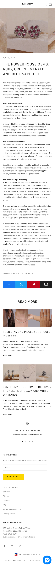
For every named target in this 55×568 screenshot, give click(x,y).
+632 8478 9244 (10, 534)
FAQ (4, 505)
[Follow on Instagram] (12, 545)
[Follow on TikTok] (19, 545)
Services (6, 492)
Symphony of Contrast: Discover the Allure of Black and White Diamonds (27, 391)
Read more (7, 355)
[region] (27, 429)
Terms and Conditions (12, 509)
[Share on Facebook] (9, 284)
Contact (6, 500)
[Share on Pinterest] (34, 284)
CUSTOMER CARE (10, 487)
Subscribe (13, 477)
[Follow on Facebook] (4, 545)
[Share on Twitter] (21, 284)
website (34, 262)
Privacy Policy (9, 514)
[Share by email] (46, 284)
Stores (6, 496)
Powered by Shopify (39, 561)
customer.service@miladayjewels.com (19, 537)
